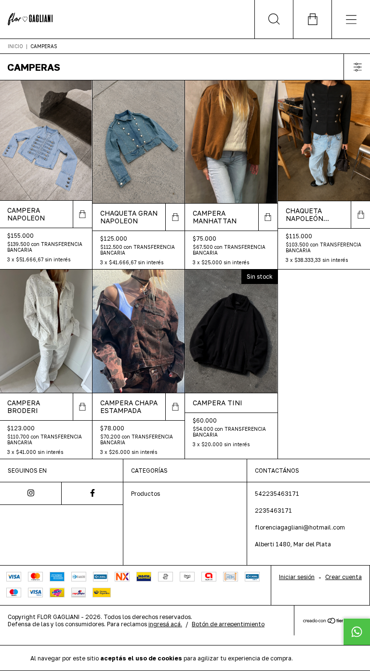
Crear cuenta (343, 577)
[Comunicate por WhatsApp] (356, 631)
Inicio (15, 46)
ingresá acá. (165, 624)
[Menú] (350, 19)
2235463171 (273, 510)
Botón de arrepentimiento (228, 624)
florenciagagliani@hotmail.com (300, 527)
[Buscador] (273, 19)
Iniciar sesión (297, 577)
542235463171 (277, 493)
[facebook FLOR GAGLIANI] (92, 493)
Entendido (319, 657)
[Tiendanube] (332, 621)
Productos (145, 493)
